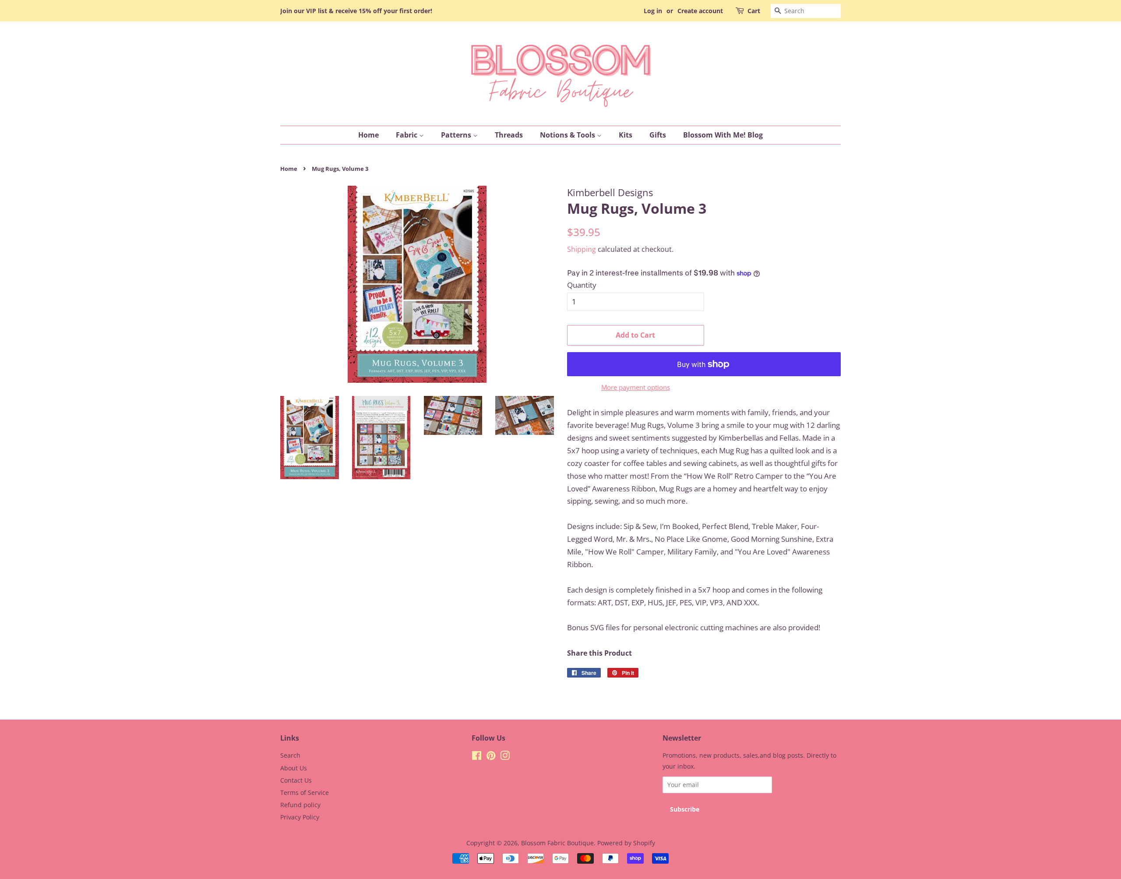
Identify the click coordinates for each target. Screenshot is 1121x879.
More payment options (635, 387)
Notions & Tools (568, 135)
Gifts (657, 135)
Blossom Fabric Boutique (557, 843)
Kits (625, 135)
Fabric (407, 135)
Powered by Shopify (626, 843)
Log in (653, 11)
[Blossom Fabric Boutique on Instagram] (505, 757)
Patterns (457, 135)
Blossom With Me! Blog (723, 135)
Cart (753, 11)
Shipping (581, 249)
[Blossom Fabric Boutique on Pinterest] (491, 757)
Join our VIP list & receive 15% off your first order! (356, 11)
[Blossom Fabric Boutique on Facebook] (477, 757)
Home (368, 135)
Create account (700, 11)
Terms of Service (304, 792)
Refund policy (300, 805)
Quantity (581, 285)
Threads (509, 135)
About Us (293, 768)
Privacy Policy (299, 817)
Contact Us (296, 780)
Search (290, 755)
